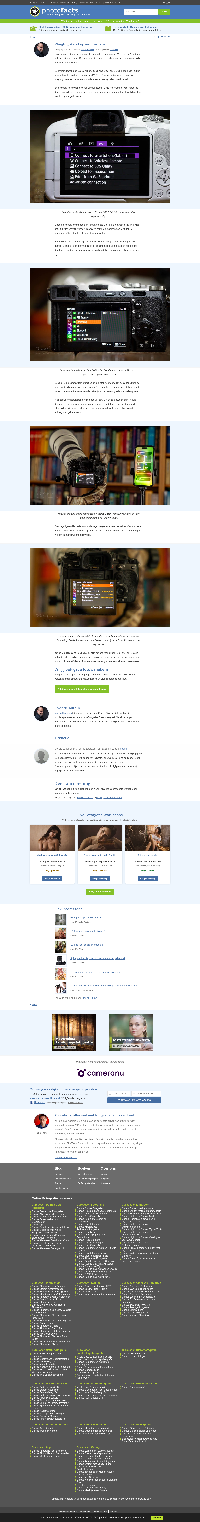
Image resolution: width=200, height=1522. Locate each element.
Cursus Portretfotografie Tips (46, 1387)
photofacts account (68, 1511)
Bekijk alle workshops (100, 891)
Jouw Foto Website (113, 2)
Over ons (108, 1168)
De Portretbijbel (85, 1174)
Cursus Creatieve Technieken (137, 1286)
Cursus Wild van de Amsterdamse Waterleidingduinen (49, 1370)
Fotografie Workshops (60, 2)
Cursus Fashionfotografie (90, 1397)
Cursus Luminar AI (86, 1291)
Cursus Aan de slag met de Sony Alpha (97, 1261)
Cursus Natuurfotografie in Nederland (51, 1367)
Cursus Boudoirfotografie (45, 1392)
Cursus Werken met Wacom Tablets (95, 1450)
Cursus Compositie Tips (89, 1266)
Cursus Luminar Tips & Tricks (92, 1289)
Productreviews (85, 1469)
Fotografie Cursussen (39, 2)
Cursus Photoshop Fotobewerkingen (51, 1331)
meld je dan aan (85, 797)
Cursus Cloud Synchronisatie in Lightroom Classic (138, 1259)
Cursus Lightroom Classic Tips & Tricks (142, 1229)
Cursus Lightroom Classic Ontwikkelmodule (135, 1225)
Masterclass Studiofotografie (91, 1387)
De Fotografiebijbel (86, 1183)
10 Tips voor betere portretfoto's (86, 945)
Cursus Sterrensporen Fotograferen (95, 1367)
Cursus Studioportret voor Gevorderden (97, 1390)
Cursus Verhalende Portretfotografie (50, 1403)
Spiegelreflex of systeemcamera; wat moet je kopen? (97, 958)
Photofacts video (63, 1178)
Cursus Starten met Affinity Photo (94, 1464)
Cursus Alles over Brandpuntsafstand (51, 1240)
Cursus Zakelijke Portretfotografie (49, 1413)
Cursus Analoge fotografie (135, 1307)
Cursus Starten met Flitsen (45, 1390)
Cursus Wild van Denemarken (47, 1374)
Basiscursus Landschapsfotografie (94, 1359)
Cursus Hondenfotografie (135, 1356)
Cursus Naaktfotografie (43, 1411)
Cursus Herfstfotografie (43, 1361)
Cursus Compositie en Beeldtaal (48, 1235)
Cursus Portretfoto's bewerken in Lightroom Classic (138, 1220)
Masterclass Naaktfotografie (52, 855)
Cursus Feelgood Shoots (45, 1416)
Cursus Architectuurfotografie (92, 1213)
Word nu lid (132, 21)
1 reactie (114, 49)
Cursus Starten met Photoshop (47, 1289)
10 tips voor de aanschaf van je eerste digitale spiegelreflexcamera (105, 985)
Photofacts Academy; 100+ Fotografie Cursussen (66, 27)
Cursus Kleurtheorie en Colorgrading (51, 1294)
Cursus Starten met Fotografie (47, 1211)
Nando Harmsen (87, 49)
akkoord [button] (157, 1518)
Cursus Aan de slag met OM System (95, 1263)
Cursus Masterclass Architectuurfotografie (88, 1228)
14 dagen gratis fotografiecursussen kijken (82, 689)
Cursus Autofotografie (43, 1428)
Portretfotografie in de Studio (100, 855)
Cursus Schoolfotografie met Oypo (94, 1433)
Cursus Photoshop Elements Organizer (52, 1320)
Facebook (39, 1102)
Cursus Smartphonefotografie (92, 1253)
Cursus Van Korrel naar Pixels (92, 1256)
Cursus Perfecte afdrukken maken (94, 1456)
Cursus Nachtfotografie (89, 1245)
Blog (59, 1168)
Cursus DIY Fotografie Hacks (92, 1274)
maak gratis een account (109, 797)
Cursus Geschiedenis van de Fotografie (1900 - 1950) (47, 1231)
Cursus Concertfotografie (90, 1208)
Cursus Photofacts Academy (91, 1487)
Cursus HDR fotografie (88, 1240)
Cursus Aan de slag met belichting (49, 1216)
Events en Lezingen (87, 1485)
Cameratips (38, 1224)
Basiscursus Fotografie (43, 1238)
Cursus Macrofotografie (44, 1364)
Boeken (58, 1183)
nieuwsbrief (85, 1511)
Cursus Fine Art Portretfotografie (48, 1419)
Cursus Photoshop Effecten (46, 1344)
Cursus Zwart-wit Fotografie (136, 1304)
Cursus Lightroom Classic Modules (140, 1216)
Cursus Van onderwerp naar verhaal (140, 1291)
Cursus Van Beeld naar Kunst (137, 1289)
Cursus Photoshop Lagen (45, 1302)
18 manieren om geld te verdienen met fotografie (95, 972)
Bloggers (105, 1178)
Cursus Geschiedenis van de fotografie (52, 1227)
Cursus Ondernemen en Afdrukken (95, 1431)
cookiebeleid (138, 1517)
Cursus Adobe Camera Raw (46, 1299)
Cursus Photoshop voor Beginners (49, 1286)
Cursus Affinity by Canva (89, 1466)
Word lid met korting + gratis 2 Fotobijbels (82, 21)
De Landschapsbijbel (88, 1178)
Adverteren (106, 1183)
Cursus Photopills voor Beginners (49, 1450)
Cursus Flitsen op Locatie (45, 1397)
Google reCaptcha (75, 1102)
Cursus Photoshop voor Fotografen (50, 1291)
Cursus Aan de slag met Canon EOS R (97, 1269)
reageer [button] (123, 748)
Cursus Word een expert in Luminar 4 (96, 1294)
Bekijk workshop (52, 879)
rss (105, 1511)
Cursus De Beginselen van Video (139, 1431)
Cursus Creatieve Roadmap (136, 1294)
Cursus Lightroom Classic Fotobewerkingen (135, 1233)
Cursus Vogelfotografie (134, 1353)
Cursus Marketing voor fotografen (94, 1428)
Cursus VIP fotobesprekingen (47, 1456)
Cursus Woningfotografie (44, 1431)
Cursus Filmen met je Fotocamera (139, 1428)
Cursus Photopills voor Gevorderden (50, 1453)
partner (113, 1511)
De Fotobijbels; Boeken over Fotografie (135, 27)
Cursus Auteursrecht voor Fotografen (96, 1461)
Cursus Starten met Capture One (94, 1453)
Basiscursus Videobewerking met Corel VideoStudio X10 (139, 1440)
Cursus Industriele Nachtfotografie (94, 1271)
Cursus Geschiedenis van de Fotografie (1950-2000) (47, 1244)
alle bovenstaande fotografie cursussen (97, 1499)
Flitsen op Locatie (148, 855)
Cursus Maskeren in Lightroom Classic (142, 1213)
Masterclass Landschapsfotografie (94, 1356)
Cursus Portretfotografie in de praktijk (51, 1395)
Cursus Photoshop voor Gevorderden (51, 1297)
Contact (104, 1174)
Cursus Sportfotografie (88, 1224)
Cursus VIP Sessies (87, 1477)
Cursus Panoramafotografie (91, 1242)
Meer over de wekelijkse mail (45, 1098)
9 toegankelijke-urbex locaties (85, 917)
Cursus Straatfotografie (89, 1216)
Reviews (59, 1174)
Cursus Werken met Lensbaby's (138, 1297)
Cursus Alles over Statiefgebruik (48, 1248)
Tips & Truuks (61, 1188)
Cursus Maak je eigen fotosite (92, 1490)
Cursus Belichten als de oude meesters (97, 1395)
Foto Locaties (96, 2)
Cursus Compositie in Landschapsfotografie (88, 1371)
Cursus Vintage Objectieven (136, 1315)
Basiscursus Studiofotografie (91, 1392)
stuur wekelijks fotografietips (134, 1100)
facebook (97, 1511)
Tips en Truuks (163, 37)
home (34, 37)
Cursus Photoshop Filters (45, 1326)
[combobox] (141, 12)
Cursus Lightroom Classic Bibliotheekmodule (135, 1243)
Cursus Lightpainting (132, 1310)
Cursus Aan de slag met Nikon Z (93, 1277)
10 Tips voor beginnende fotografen (88, 931)
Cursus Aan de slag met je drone (94, 1458)
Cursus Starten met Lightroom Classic (141, 1211)
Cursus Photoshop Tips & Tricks (48, 1328)
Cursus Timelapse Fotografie (92, 1258)
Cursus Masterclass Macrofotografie (50, 1359)
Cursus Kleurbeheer (87, 1232)
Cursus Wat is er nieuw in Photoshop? (51, 1341)
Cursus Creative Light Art (135, 1312)
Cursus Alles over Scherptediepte (49, 1214)
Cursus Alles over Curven (45, 1333)
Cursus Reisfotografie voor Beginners (96, 1211)
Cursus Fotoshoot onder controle (49, 1400)
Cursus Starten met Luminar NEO (94, 1286)
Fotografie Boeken (80, 2)
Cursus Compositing (42, 1323)
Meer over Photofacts (66, 1157)
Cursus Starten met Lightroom (137, 1208)
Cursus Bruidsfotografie (134, 1387)
